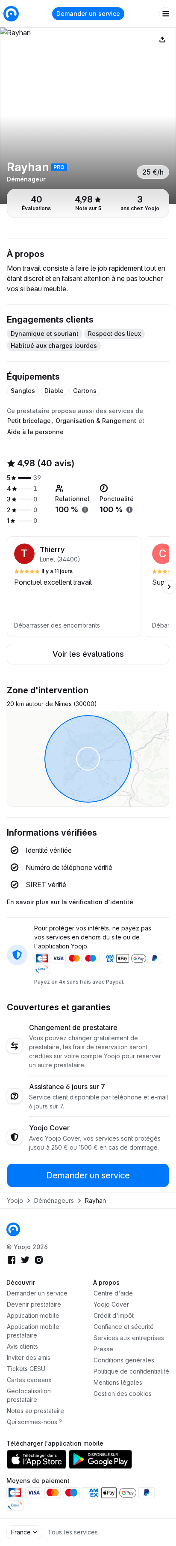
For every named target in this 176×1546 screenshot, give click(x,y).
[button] (74, 586)
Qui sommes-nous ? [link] (34, 1421)
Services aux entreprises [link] (129, 1337)
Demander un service (88, 13)
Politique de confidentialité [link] (131, 1371)
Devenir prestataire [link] (34, 1304)
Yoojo (15, 1200)
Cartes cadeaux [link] (29, 1379)
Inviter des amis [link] (28, 1357)
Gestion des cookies (123, 1393)
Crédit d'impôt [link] (114, 1315)
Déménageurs (54, 1200)
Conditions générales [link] (124, 1360)
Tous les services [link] (73, 1532)
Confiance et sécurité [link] (124, 1326)
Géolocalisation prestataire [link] (29, 1395)
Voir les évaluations (88, 653)
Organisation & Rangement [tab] (96, 420)
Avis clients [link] (22, 1346)
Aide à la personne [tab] (35, 431)
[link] (13, 1229)
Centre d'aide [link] (113, 1293)
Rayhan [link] (95, 1200)
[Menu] (166, 14)
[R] (88, 115)
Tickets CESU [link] (26, 1368)
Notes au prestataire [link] (35, 1410)
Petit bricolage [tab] (29, 420)
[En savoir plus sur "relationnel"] (85, 509)
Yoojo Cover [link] (111, 1304)
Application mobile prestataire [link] (33, 1331)
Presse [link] (103, 1349)
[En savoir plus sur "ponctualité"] (129, 509)
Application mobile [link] (33, 1315)
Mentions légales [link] (118, 1382)
